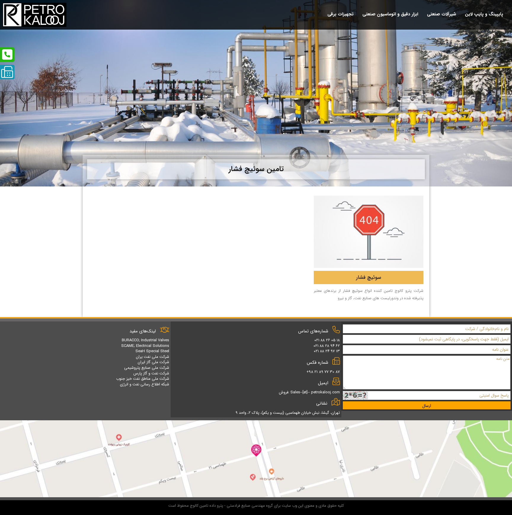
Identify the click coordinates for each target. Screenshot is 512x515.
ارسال (426, 406)
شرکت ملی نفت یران (152, 357)
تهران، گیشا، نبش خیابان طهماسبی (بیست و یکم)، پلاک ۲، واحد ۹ (288, 413)
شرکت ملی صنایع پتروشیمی (146, 368)
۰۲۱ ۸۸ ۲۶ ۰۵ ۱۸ (327, 340)
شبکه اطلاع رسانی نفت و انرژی (144, 384)
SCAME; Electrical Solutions (145, 346)
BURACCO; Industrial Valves (145, 340)
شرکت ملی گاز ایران (153, 362)
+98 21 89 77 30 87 (323, 372)
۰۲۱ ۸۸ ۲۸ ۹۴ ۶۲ (326, 346)
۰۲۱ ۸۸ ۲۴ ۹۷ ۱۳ (327, 351)
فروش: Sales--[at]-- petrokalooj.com (309, 392)
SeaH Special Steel (152, 351)
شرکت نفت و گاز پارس (151, 373)
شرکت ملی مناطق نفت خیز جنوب (142, 379)
